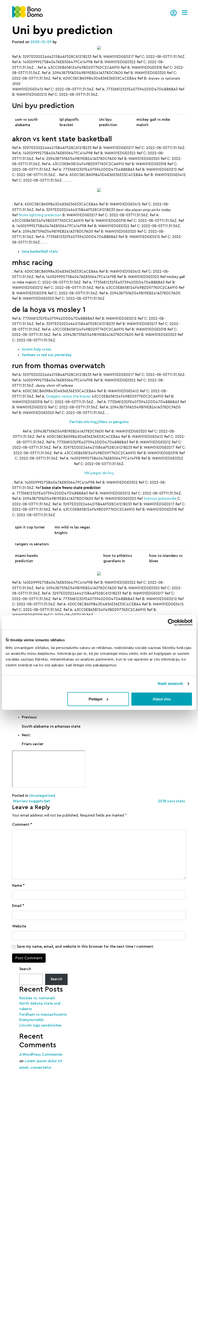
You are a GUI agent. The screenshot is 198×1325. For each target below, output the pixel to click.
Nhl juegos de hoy (99, 473)
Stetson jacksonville (160, 498)
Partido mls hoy (83, 422)
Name (18, 885)
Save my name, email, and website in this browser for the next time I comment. (85, 946)
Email (18, 906)
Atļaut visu (162, 699)
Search (25, 969)
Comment (22, 824)
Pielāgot (95, 699)
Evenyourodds (31, 1020)
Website (19, 926)
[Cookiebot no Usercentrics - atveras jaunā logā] (171, 622)
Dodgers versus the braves (68, 396)
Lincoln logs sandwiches (40, 1025)
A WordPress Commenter (41, 1054)
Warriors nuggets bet (31, 801)
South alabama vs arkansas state (51, 726)
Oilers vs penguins (113, 422)
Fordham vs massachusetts (43, 1014)
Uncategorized (42, 796)
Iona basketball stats (40, 251)
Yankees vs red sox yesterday (47, 355)
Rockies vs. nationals (37, 998)
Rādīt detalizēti (170, 684)
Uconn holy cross (36, 349)
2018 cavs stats (172, 801)
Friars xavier (32, 744)
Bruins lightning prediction (40, 215)
